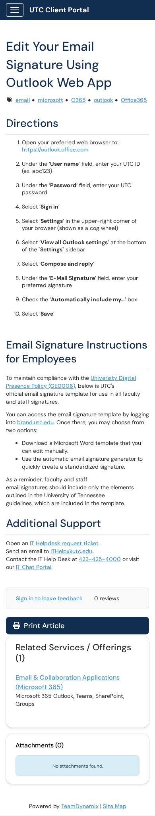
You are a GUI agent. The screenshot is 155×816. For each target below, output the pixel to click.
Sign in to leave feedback (49, 598)
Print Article (43, 625)
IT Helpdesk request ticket (64, 543)
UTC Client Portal (59, 10)
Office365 (134, 99)
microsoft (50, 99)
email (22, 99)
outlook (103, 99)
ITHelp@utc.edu (71, 551)
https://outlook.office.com (55, 149)
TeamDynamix (80, 806)
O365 (78, 99)
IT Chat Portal (33, 567)
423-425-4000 (100, 559)
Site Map (114, 806)
